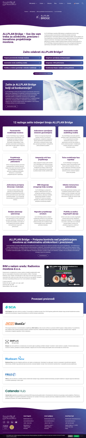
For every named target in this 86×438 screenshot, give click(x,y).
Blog (55, 3)
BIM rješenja (32, 3)
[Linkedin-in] (12, 422)
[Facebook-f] (4, 422)
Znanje (41, 3)
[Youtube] (16, 422)
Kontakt (69, 3)
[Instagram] (8, 422)
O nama (61, 3)
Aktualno (49, 3)
